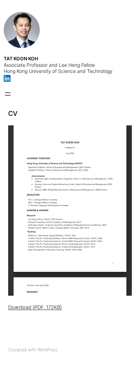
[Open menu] (8, 94)
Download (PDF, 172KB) (35, 307)
